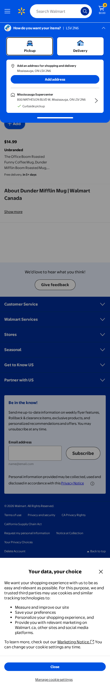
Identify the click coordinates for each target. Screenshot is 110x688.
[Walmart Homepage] (21, 11)
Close (55, 667)
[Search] (85, 11)
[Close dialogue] (101, 571)
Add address (55, 79)
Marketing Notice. (73, 641)
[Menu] (8, 11)
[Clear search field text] (78, 11)
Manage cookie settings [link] (54, 679)
